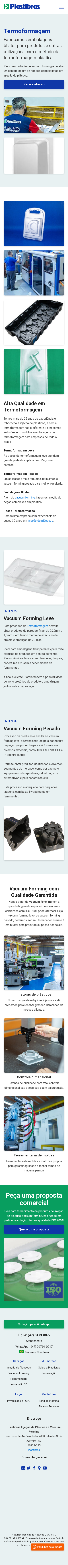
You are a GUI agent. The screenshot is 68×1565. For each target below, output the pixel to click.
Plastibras (34, 1450)
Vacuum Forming (19, 1373)
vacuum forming (25, 497)
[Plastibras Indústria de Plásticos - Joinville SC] (22, 8)
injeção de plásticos (40, 520)
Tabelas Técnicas (49, 1406)
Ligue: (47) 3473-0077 (34, 1335)
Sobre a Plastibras (49, 1367)
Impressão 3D (19, 1384)
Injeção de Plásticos (19, 1367)
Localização (49, 1373)
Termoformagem (37, 626)
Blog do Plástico (49, 1401)
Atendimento (34, 1341)
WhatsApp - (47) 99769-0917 (34, 1346)
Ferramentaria (19, 1378)
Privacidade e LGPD (18, 1401)
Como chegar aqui (34, 1457)
